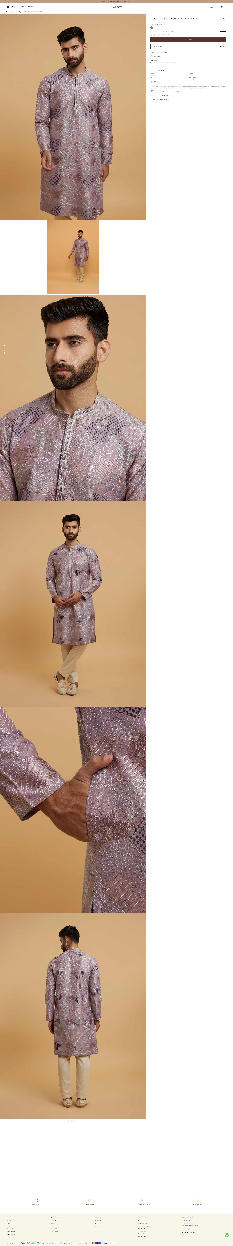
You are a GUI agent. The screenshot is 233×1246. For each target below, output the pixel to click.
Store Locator (55, 1231)
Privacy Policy (142, 1233)
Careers (53, 1223)
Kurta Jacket (11, 1234)
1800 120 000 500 (187, 1220)
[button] (14, 6)
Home (7, 12)
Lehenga (9, 1220)
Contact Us (98, 1223)
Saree (9, 1223)
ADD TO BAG (188, 39)
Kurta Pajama (19, 12)
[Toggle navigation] (8, 7)
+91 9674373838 (187, 1223)
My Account (98, 1226)
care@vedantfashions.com (190, 1225)
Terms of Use (142, 1231)
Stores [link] (31, 7)
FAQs (139, 1220)
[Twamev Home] (116, 7)
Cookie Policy (142, 1236)
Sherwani (10, 1228)
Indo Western (11, 1231)
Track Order (98, 1220)
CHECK (222, 46)
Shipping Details (143, 1223)
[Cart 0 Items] (224, 8)
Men (12, 12)
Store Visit (54, 1228)
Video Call (54, 1226)
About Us (53, 1220)
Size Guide (223, 31)
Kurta (9, 1226)
